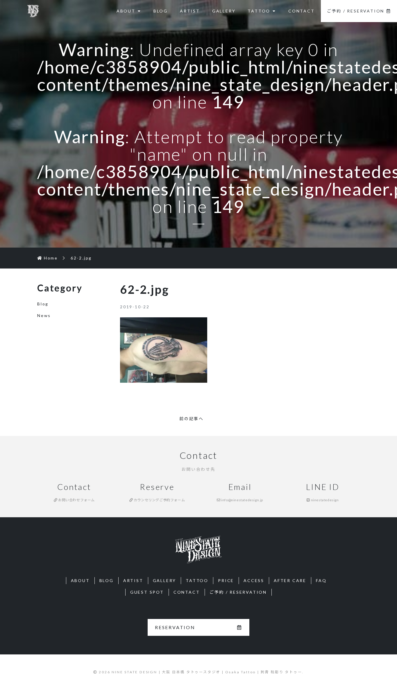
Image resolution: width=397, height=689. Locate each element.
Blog (43, 303)
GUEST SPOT (147, 592)
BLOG (160, 10)
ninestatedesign (324, 500)
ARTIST (190, 10)
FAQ (321, 580)
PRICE (226, 580)
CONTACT (301, 10)
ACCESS (254, 580)
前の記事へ (191, 418)
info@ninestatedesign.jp (242, 500)
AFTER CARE (290, 580)
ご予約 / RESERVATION (356, 10)
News (44, 315)
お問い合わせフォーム (76, 500)
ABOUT (126, 10)
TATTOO (259, 10)
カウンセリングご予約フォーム (159, 500)
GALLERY (224, 10)
